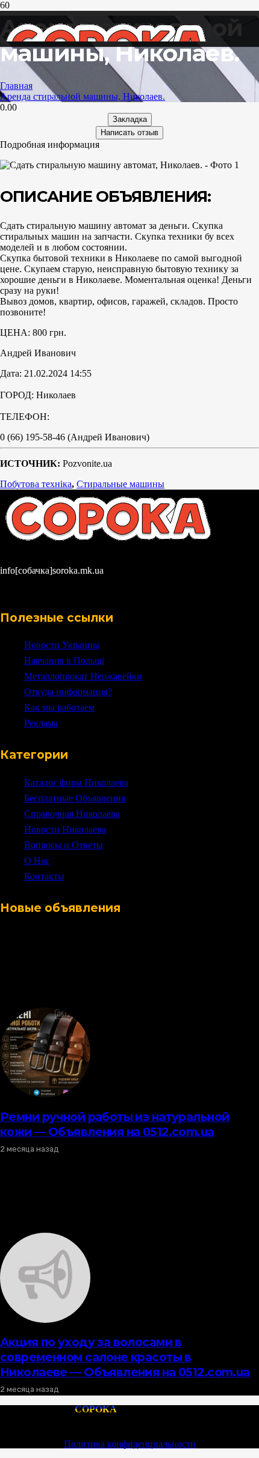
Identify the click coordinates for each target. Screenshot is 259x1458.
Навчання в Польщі (64, 660)
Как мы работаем (59, 707)
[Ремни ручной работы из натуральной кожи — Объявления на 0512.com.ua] (45, 1094)
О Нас (36, 860)
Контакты (44, 876)
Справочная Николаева (72, 814)
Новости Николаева (65, 829)
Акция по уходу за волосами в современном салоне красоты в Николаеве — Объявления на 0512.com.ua (125, 1357)
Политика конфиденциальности (130, 1444)
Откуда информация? (68, 692)
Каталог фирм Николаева (76, 782)
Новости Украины (61, 645)
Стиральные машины (120, 484)
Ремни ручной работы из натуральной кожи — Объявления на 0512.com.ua (114, 1124)
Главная (16, 85)
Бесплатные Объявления (74, 798)
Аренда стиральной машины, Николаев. (82, 96)
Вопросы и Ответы (63, 845)
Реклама (41, 723)
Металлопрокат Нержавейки (83, 676)
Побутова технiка (36, 484)
